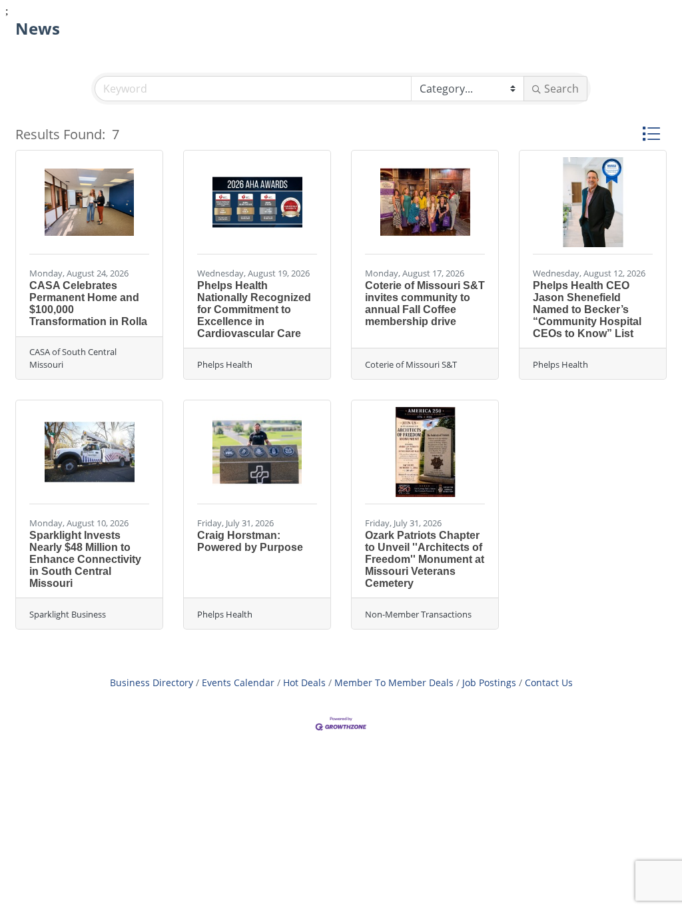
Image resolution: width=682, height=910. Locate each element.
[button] (651, 134)
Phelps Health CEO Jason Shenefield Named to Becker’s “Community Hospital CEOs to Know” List (587, 309)
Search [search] (561, 88)
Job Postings (489, 682)
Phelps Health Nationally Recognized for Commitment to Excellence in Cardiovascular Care (254, 309)
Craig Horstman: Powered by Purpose (250, 541)
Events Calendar (238, 682)
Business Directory (151, 682)
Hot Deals (304, 682)
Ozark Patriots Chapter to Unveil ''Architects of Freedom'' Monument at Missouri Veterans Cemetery (424, 559)
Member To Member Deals (394, 682)
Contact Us (549, 682)
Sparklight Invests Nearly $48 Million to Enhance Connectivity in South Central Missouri (85, 559)
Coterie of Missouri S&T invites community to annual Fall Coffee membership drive (425, 303)
